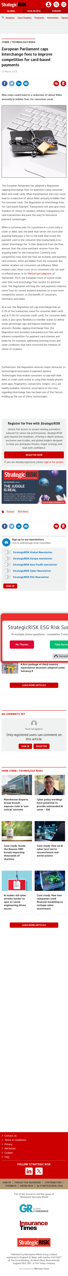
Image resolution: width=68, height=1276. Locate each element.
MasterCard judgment (40, 273)
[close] (66, 76)
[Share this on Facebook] (5, 83)
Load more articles (34, 685)
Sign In (7, 1182)
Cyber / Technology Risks (18, 42)
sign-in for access (53, 462)
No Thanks (22, 644)
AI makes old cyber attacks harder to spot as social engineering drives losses (15, 902)
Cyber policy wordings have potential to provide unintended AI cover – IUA (50, 804)
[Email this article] (26, 83)
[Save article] (63, 83)
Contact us (10, 1135)
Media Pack (26, 1185)
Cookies (8, 1152)
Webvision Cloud (41, 1268)
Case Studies (24, 17)
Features (39, 17)
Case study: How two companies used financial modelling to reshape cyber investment (50, 902)
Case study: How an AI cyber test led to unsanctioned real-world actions (50, 850)
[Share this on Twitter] (12, 83)
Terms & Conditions (15, 1139)
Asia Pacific (34, 11)
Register (41, 746)
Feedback (11, 1185)
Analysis (10, 17)
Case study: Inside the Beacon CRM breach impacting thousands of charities (14, 852)
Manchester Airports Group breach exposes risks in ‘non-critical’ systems (16, 804)
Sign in (24, 76)
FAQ (6, 1157)
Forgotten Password (28, 1182)
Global (11, 11)
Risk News (23, 511)
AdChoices (10, 1148)
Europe (56, 11)
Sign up (10, 586)
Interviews (52, 17)
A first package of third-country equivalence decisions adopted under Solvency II (43, 668)
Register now (34, 454)
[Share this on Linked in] (19, 83)
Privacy (8, 1144)
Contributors (53, 1182)
